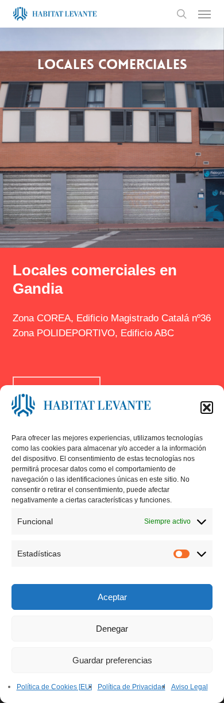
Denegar (112, 628)
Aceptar (112, 597)
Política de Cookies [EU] (54, 687)
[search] (181, 14)
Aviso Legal (189, 687)
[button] (207, 407)
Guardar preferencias (112, 660)
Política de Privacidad (131, 687)
